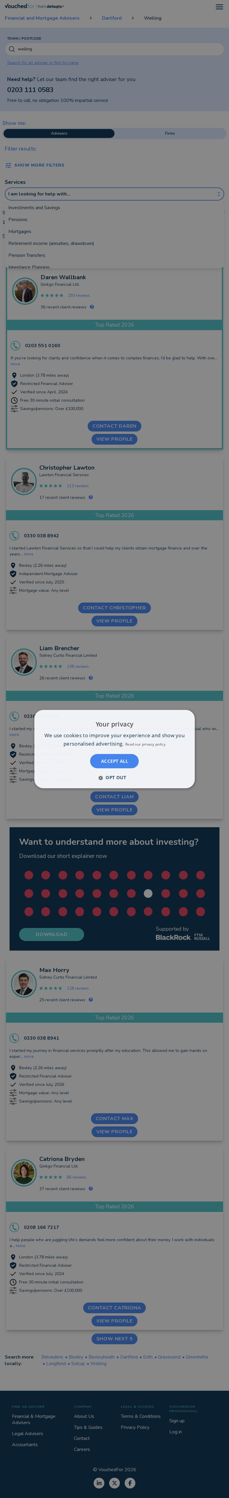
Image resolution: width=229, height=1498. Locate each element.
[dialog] (114, 749)
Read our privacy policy (145, 744)
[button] (114, 777)
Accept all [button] (114, 761)
